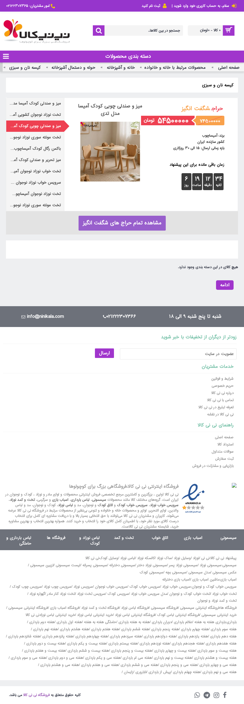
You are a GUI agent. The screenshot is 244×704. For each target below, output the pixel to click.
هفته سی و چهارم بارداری (217, 665)
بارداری (231, 622)
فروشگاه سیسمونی (164, 608)
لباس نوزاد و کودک (89, 540)
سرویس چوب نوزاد (57, 586)
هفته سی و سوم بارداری (28, 658)
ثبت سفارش (224, 458)
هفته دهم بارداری (223, 636)
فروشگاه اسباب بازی (64, 608)
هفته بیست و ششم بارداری (87, 650)
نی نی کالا (92, 558)
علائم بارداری (183, 622)
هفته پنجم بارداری (164, 629)
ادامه (224, 285)
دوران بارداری (162, 622)
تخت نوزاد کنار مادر (61, 594)
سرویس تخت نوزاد (91, 594)
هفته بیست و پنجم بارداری (131, 650)
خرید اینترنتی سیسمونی (219, 615)
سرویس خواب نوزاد (164, 505)
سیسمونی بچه (175, 572)
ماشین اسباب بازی (205, 579)
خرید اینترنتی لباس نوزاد (95, 615)
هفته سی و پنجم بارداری (178, 665)
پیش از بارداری (159, 672)
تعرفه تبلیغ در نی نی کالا (216, 407)
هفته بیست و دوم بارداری (45, 643)
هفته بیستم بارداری (122, 643)
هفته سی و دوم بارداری (65, 658)
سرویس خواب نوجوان (111, 586)
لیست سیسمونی (68, 565)
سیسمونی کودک (151, 572)
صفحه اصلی (229, 67)
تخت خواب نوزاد (224, 594)
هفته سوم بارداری (223, 629)
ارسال (104, 353)
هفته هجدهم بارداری (187, 643)
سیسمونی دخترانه (122, 565)
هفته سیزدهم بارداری (125, 636)
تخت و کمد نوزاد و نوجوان (217, 600)
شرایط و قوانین (222, 378)
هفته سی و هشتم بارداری (59, 665)
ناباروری (140, 672)
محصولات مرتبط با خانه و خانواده (175, 67)
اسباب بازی (60, 500)
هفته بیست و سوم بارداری (216, 650)
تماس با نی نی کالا (220, 400)
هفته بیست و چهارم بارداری (174, 650)
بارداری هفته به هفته (210, 622)
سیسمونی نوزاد (210, 565)
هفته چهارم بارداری (194, 629)
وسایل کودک (108, 558)
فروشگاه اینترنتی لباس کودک (178, 615)
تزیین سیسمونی (42, 565)
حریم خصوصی (223, 386)
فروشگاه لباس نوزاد (135, 608)
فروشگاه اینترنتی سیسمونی (200, 608)
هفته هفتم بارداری (104, 629)
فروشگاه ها (56, 538)
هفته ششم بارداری (134, 629)
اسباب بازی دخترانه (176, 579)
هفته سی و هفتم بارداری (99, 665)
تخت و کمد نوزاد (22, 500)
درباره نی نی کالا (222, 393)
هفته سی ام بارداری (136, 658)
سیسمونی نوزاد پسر (183, 565)
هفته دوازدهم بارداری (159, 636)
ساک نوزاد (164, 558)
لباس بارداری (80, 500)
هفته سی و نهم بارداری (219, 672)
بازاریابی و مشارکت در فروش (213, 466)
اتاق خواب (160, 538)
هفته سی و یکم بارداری (102, 658)
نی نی (205, 558)
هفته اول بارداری (68, 622)
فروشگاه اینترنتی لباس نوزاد (135, 615)
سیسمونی (99, 500)
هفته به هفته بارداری (134, 622)
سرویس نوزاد (83, 586)
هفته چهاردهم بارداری (91, 636)
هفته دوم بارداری (41, 622)
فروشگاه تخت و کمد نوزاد (100, 608)
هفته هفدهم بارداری (220, 643)
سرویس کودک (118, 594)
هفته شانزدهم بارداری (23, 636)
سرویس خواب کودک (132, 505)
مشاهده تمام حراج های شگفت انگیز (122, 223)
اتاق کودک (105, 505)
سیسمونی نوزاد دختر (152, 565)
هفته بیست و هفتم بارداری (44, 650)
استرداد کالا (226, 444)
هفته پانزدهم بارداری (57, 636)
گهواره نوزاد (37, 594)
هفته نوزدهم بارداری (154, 643)
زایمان (128, 672)
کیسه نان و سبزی (25, 67)
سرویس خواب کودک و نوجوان (214, 586)
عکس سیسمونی (224, 572)
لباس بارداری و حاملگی (18, 540)
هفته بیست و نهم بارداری (172, 658)
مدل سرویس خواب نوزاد (149, 594)
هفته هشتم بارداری (74, 629)
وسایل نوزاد (182, 558)
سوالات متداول (223, 451)
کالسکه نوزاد (146, 558)
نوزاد (196, 558)
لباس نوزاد (65, 505)
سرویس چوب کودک (27, 586)
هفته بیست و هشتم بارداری (215, 658)
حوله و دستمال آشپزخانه (73, 67)
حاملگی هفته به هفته (100, 622)
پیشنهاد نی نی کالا (223, 558)
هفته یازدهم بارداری (192, 636)
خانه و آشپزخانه (121, 67)
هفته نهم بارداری (45, 629)
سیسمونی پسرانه (94, 565)
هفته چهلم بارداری (186, 672)
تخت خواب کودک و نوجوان (189, 594)
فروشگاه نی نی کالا (36, 695)
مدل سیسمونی (199, 572)
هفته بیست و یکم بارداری (86, 643)
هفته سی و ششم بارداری (138, 665)
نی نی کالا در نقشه (220, 414)
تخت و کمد (124, 538)
